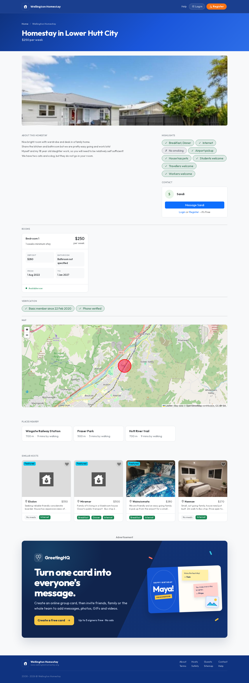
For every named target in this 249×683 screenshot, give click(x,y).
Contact (222, 661)
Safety (195, 665)
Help (221, 665)
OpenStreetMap (194, 405)
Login (182, 212)
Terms (183, 665)
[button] (27, 329)
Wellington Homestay (44, 23)
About (183, 661)
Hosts (194, 661)
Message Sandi (194, 205)
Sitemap (208, 665)
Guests (208, 661)
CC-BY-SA (220, 405)
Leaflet (168, 405)
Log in (198, 6)
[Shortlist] (67, 464)
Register (194, 212)
